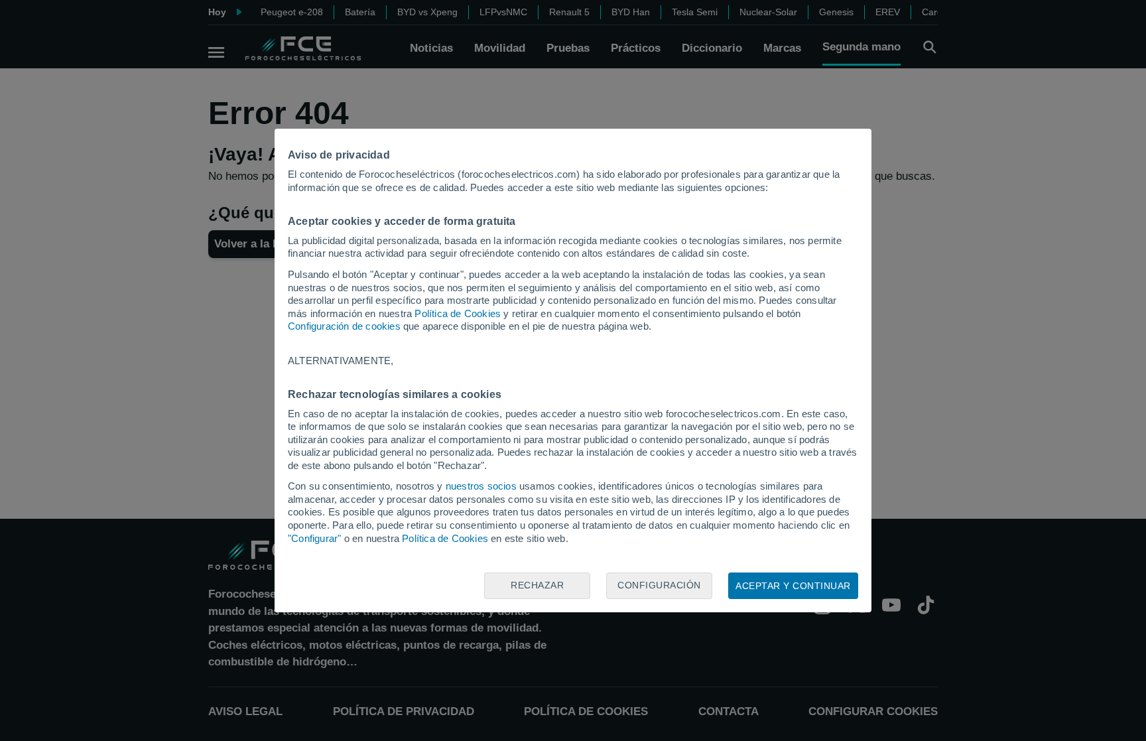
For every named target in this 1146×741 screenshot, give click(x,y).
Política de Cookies (457, 313)
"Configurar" (314, 538)
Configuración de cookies (344, 326)
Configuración (659, 585)
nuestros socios (481, 486)
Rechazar (537, 585)
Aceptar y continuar (793, 585)
